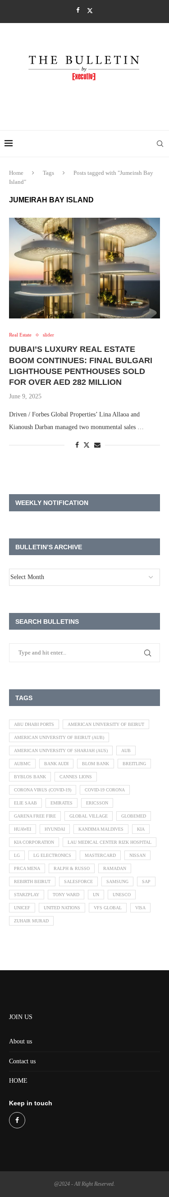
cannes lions (75, 776)
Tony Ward (66, 894)
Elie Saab (25, 802)
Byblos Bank (30, 776)
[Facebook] (77, 10)
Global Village (88, 816)
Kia (141, 829)
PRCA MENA (27, 868)
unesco (122, 894)
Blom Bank (95, 763)
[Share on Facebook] (77, 445)
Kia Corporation (34, 842)
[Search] (159, 144)
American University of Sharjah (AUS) (61, 750)
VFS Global (108, 907)
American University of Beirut (106, 724)
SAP (146, 881)
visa (140, 907)
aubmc (22, 763)
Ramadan (114, 868)
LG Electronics (52, 855)
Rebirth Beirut (32, 881)
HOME (18, 1080)
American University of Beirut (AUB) (59, 737)
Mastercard (100, 855)
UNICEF (22, 907)
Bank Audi (56, 763)
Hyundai (55, 829)
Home (16, 172)
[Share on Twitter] (86, 445)
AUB (126, 750)
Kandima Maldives (100, 829)
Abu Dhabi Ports (34, 724)
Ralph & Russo (72, 868)
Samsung (117, 881)
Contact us (22, 1061)
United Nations (62, 907)
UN (96, 894)
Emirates (61, 802)
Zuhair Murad (31, 920)
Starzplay (26, 894)
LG (17, 855)
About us (20, 1041)
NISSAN (137, 855)
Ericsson (97, 802)
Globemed (133, 816)
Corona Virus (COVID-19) (42, 789)
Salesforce (78, 881)
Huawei (22, 829)
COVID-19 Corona (105, 789)
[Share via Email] (97, 445)
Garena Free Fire (35, 816)
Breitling (134, 763)
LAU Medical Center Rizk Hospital (109, 842)
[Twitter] (90, 10)
